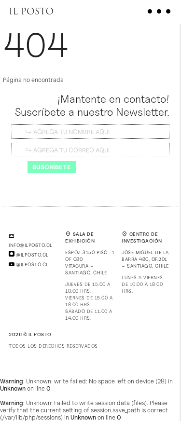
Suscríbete (51, 167)
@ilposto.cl (31, 255)
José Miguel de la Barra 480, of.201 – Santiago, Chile (145, 259)
